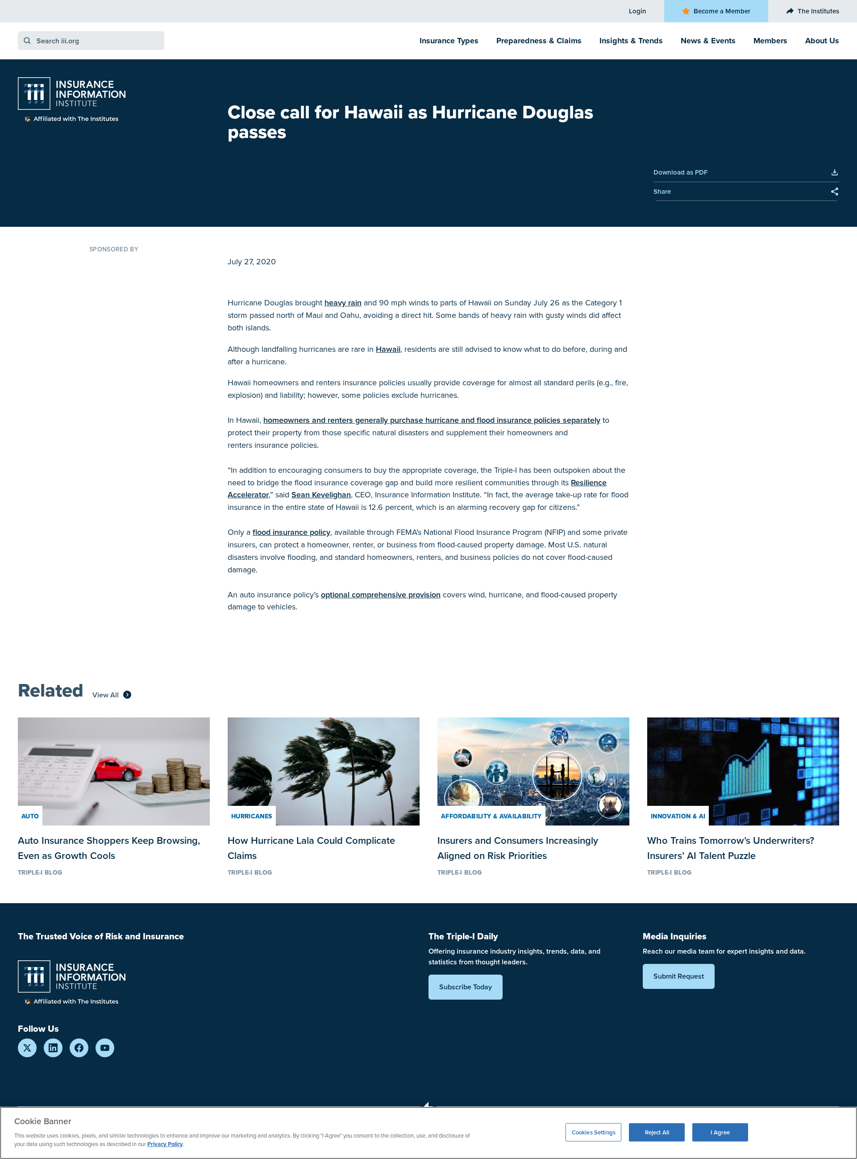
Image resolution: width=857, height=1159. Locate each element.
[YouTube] (105, 1047)
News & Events (708, 40)
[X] (27, 1047)
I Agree (720, 1132)
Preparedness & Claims (539, 40)
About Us (822, 40)
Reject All (657, 1132)
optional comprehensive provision (381, 594)
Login (637, 11)
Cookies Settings (594, 1132)
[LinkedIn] (53, 1047)
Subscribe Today (465, 987)
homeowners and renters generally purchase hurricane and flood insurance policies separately (431, 419)
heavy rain (343, 302)
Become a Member (722, 11)
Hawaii (388, 348)
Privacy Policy (165, 1144)
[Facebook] (79, 1047)
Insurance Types (449, 40)
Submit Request (678, 976)
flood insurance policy (291, 532)
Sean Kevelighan (321, 494)
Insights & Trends (631, 40)
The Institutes (818, 11)
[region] (428, 1133)
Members (770, 40)
